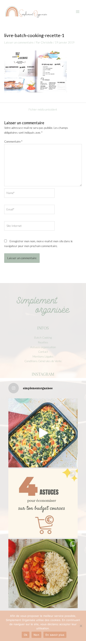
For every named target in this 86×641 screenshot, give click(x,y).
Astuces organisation (43, 347)
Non (36, 634)
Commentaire (13, 141)
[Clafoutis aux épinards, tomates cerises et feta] (43, 432)
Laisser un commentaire (18, 42)
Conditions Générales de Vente (43, 361)
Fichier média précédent (43, 109)
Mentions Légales (43, 356)
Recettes (43, 342)
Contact (43, 351)
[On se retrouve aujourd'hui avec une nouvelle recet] (43, 573)
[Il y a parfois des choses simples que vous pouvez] (43, 503)
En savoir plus (55, 634)
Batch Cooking (43, 337)
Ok (26, 634)
